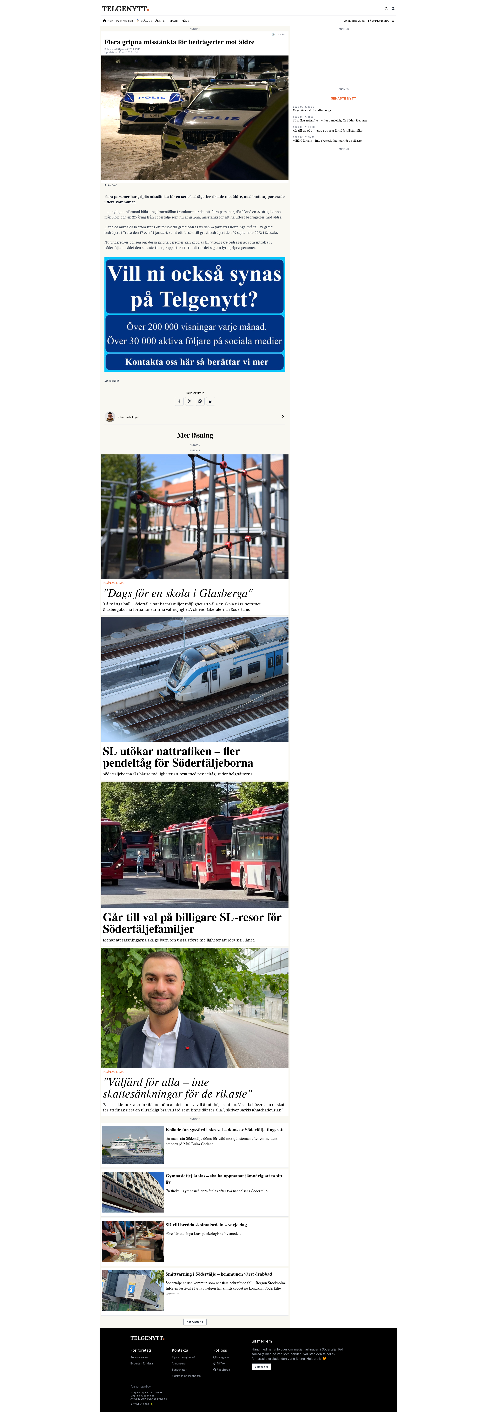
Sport (174, 20)
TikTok (220, 1363)
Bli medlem (261, 1366)
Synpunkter (179, 1369)
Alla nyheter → (195, 1321)
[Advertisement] (344, 58)
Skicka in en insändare (186, 1375)
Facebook (223, 1369)
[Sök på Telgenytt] (386, 8)
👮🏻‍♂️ (144, 20)
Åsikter (160, 20)
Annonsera (179, 1363)
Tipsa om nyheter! (183, 1357)
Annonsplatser (139, 1357)
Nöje (185, 20)
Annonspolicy (140, 1386)
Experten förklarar (142, 1363)
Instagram (222, 1357)
